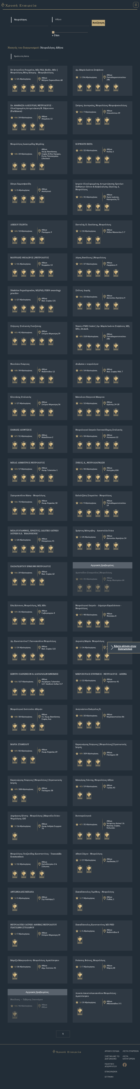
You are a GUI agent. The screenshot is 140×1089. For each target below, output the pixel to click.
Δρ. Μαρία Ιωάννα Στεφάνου (89, 69)
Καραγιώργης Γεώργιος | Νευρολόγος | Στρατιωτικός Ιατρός (36, 781)
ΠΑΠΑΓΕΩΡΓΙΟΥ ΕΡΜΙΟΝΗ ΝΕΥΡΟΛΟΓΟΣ (30, 566)
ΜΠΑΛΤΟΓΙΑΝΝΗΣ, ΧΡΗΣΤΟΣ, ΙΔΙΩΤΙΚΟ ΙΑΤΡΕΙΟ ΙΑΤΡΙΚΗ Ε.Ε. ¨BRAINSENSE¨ (34, 532)
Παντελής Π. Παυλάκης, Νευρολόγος (93, 224)
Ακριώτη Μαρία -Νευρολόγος (89, 641)
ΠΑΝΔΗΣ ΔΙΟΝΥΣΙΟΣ (21, 429)
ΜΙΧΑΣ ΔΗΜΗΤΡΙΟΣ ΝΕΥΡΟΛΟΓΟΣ (27, 462)
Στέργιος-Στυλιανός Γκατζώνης (25, 326)
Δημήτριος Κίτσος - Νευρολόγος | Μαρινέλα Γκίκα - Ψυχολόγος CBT (35, 817)
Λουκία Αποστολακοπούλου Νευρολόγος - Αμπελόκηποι (96, 994)
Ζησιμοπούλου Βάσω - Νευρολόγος (27, 495)
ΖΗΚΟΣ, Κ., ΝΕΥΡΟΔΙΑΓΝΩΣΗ (90, 462)
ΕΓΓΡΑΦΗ (109, 1077)
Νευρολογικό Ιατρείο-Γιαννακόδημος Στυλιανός (98, 429)
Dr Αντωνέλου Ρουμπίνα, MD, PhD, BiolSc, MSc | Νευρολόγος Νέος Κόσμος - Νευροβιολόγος (34, 71)
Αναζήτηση (98, 23)
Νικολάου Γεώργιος (20, 363)
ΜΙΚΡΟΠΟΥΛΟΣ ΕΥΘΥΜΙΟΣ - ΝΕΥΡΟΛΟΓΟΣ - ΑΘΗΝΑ (101, 673)
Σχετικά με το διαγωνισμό (112, 1057)
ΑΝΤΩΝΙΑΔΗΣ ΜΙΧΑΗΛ (22, 891)
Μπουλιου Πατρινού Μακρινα (89, 396)
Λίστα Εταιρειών (131, 1051)
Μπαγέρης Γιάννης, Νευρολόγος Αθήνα (94, 779)
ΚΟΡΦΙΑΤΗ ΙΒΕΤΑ (84, 143)
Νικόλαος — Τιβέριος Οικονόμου (26, 999)
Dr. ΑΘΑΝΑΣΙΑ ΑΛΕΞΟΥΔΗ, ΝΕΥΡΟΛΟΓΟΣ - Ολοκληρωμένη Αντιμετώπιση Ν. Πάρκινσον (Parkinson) (32, 108)
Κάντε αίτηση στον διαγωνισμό (125, 647)
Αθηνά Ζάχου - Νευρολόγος (88, 853)
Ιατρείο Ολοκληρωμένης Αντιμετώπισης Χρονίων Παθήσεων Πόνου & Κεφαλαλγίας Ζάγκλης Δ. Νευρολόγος (99, 186)
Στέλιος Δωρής (82, 290)
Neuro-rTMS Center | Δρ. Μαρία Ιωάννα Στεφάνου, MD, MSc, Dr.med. (102, 327)
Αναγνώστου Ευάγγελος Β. (88, 709)
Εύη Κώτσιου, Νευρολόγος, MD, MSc (28, 605)
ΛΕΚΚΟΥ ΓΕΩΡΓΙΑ (19, 224)
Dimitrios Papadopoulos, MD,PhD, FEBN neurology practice (35, 292)
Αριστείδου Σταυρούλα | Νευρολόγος (93, 572)
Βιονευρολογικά (83, 815)
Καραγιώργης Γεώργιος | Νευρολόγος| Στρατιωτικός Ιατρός (100, 746)
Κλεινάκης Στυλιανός (20, 396)
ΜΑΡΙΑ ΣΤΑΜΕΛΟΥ (19, 744)
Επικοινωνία (111, 1071)
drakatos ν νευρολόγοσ (86, 363)
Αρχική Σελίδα (112, 1051)
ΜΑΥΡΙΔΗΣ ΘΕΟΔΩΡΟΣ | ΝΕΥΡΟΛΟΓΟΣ (29, 257)
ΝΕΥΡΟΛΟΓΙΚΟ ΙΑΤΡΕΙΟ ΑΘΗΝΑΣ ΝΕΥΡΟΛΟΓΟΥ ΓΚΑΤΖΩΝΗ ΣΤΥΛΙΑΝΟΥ (33, 926)
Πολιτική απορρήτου (111, 1065)
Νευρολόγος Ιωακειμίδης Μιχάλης (27, 143)
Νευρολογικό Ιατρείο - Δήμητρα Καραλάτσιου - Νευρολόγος (98, 607)
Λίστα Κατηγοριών (129, 1057)
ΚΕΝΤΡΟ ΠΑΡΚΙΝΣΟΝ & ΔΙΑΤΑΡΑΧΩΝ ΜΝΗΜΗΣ (34, 673)
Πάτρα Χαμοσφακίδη (20, 183)
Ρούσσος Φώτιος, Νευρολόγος (90, 960)
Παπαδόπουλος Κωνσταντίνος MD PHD (94, 924)
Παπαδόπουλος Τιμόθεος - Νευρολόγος (94, 891)
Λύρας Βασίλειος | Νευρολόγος (90, 257)
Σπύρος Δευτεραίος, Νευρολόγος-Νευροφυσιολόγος (101, 105)
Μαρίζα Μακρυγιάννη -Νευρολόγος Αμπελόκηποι (34, 960)
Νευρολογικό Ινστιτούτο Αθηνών (26, 709)
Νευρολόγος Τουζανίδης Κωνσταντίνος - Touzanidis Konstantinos (35, 855)
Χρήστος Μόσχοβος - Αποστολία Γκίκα (94, 530)
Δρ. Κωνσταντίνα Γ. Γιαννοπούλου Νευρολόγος (33, 641)
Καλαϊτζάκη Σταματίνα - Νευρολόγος (93, 495)
